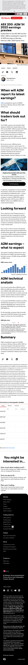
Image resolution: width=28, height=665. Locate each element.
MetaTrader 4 (7, 522)
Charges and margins (9, 546)
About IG (11, 579)
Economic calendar (8, 537)
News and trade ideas (9, 535)
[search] (25, 18)
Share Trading (7, 499)
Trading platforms (8, 515)
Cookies (5, 579)
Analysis (5, 533)
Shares (8, 68)
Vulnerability (19, 577)
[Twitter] (12, 72)
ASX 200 (15, 68)
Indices (3, 68)
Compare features (8, 528)
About (5, 541)
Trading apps (7, 520)
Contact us (6, 558)
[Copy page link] (2, 72)
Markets (5, 497)
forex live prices (10, 447)
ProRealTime (6, 524)
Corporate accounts (9, 544)
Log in (25, 14)
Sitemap (7, 575)
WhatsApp (6, 563)
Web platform (7, 517)
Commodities (7, 508)
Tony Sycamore (10, 78)
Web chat (6, 561)
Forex (3, 405)
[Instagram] (8, 590)
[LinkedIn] (17, 72)
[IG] (6, 18)
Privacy (5, 577)
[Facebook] (7, 72)
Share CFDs (6, 502)
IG (4, 575)
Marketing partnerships (10, 549)
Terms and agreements (17, 575)
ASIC (4, 551)
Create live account (16, 18)
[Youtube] (15, 590)
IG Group (5, 655)
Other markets (7, 510)
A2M (2, 103)
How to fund (11, 577)
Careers (11, 655)
